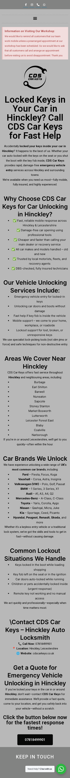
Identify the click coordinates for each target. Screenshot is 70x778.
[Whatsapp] (44, 4)
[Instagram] (32, 4)
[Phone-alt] (38, 4)
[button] (35, 18)
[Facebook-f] (25, 4)
